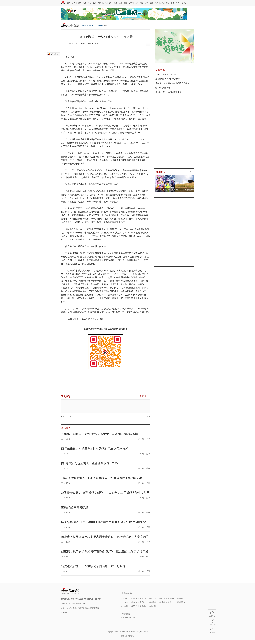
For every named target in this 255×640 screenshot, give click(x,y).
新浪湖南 (134, 602)
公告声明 (98, 599)
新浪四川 (171, 598)
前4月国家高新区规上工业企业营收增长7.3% (89, 463)
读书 (146, 3)
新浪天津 (152, 598)
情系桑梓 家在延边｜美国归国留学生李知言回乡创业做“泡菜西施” (103, 522)
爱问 (167, 3)
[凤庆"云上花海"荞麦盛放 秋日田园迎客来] (184, 176)
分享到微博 (54, 54)
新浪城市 (124, 598)
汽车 (131, 3)
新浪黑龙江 (181, 602)
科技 (125, 3)
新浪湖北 (124, 602)
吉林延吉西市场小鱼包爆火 (166, 75)
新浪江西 (124, 606)
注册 (69, 416)
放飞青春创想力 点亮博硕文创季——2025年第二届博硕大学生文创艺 (105, 492)
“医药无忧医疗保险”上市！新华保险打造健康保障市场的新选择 (102, 478)
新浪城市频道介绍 (67, 599)
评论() (141, 439)
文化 (151, 3)
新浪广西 (152, 606)
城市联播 (99, 26)
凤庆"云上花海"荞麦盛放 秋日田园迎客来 (172, 83)
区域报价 (64, 613)
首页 (68, 3)
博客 (89, 3)
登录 (62, 416)
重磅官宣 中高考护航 (74, 507)
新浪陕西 (152, 602)
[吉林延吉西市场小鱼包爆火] (165, 176)
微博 (94, 3)
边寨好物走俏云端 (162, 88)
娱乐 (105, 3)
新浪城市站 (70, 591)
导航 (177, 3)
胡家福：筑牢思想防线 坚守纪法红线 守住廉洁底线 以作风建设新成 (104, 551)
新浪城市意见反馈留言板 (84, 599)
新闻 (74, 3)
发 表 (148, 416)
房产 (136, 3)
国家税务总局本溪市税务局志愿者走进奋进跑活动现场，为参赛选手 (105, 536)
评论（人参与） (93, 43)
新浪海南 (134, 606)
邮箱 (172, 3)
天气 (162, 3)
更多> (192, 172)
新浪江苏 (171, 602)
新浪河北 (143, 602)
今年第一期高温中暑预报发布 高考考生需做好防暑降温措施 (99, 434)
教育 (156, 3)
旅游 (84, 3)
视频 (99, 3)
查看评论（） (145, 396)
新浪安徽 (162, 602)
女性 (141, 3)
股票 (120, 3)
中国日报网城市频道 (128, 617)
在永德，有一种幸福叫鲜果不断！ (169, 92)
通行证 (183, 3)
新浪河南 (134, 598)
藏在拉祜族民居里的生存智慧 (167, 79)
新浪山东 (143, 606)
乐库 (110, 3)
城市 (79, 3)
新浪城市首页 (69, 25)
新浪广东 (162, 598)
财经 (115, 3)
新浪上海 (143, 598)
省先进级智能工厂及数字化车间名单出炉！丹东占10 (94, 566)
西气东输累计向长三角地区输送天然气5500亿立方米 (94, 448)
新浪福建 (180, 598)
